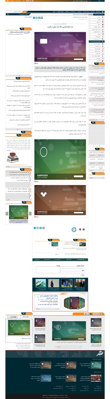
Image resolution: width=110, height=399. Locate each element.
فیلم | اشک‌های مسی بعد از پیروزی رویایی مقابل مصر (85, 365)
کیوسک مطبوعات (60, 12)
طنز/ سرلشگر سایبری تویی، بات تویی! (22, 346)
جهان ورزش (64, 356)
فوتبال (66, 354)
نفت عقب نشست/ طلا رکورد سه (80, 14)
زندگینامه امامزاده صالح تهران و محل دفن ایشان (49, 296)
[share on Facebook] (42, 18)
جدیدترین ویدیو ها (97, 359)
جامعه (79, 352)
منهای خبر (79, 12)
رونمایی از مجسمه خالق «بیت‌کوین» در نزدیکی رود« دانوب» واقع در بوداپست (18, 101)
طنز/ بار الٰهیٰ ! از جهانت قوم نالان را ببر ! (22, 343)
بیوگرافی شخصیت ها (22, 354)
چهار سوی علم (38, 352)
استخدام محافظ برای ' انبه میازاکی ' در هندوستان (19, 120)
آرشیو (24, 1)
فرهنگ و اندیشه (50, 354)
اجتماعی (30, 185)
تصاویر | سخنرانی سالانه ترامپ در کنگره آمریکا (60, 377)
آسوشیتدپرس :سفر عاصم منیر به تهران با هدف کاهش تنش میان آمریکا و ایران (80, 289)
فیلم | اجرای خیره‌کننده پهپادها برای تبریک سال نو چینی (95, 329)
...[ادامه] (9, 150)
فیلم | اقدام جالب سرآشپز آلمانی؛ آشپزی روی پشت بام (96, 345)
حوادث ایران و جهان (76, 356)
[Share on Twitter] (34, 18)
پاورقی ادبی (13, 317)
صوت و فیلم (97, 390)
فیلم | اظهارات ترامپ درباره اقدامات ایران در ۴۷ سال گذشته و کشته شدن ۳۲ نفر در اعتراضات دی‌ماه (34, 366)
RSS (73, 390)
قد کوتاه (56, 254)
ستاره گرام (28, 132)
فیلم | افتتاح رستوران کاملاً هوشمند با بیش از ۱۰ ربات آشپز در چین (40, 329)
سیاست (87, 352)
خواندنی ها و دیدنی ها (83, 17)
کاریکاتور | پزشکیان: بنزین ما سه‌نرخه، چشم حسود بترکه (18, 221)
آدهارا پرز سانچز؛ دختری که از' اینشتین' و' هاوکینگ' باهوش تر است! (18, 106)
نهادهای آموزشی (63, 352)
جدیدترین (37, 259)
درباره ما (98, 386)
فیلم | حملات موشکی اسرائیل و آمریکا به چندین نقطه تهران (59, 365)
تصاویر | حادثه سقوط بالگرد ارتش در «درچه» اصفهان (35, 378)
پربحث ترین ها (86, 12)
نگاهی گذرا (58, 386)
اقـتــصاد (30, 179)
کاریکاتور (29, 203)
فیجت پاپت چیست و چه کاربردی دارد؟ (21, 81)
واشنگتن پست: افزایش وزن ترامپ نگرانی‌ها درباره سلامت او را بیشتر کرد (53, 289)
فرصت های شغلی (57, 388)
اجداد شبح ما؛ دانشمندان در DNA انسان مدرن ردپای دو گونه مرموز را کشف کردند (74, 249)
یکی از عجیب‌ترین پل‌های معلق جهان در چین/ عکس (75, 254)
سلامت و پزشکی (77, 354)
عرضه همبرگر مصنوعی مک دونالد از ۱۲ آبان (21, 91)
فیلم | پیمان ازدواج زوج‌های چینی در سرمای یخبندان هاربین (39, 345)
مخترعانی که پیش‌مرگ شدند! (23, 125)
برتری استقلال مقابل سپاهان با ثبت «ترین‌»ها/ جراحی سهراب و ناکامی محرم (67, 289)
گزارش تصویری (83, 390)
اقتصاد (88, 354)
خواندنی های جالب (100, 173)
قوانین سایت (97, 388)
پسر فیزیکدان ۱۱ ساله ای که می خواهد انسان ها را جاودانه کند (18, 116)
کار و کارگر (87, 356)
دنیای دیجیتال (38, 354)
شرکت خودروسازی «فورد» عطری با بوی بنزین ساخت (18, 110)
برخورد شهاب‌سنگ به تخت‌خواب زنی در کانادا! (20, 96)
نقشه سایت (71, 388)
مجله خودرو (38, 356)
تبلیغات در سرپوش (70, 386)
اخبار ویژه (92, 12)
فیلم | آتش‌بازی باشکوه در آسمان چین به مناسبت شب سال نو (71, 342)
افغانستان (25, 356)
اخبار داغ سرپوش (93, 119)
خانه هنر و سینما (50, 352)
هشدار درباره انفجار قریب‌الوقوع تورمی (42, 289)
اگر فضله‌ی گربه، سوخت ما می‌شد (23, 348)
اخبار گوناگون (75, 17)
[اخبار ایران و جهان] (94, 10)
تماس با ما (84, 386)
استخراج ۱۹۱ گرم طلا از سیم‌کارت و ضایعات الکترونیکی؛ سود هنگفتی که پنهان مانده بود (71, 244)
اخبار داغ (98, 12)
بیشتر (8, 166)
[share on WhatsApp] (39, 18)
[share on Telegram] (36, 18)
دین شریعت (51, 356)
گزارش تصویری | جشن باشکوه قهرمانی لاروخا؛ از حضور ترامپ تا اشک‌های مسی (85, 378)
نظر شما (58, 266)
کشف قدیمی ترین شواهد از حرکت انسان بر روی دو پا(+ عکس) (18, 87)
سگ (50, 243)
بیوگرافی (67, 12)
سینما (30, 196)
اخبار (54, 12)
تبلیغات (12, 1)
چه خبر (26, 170)
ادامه (92, 170)
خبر (102, 64)
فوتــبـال (30, 190)
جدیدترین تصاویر (97, 372)
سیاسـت (30, 174)
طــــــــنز (25, 317)
